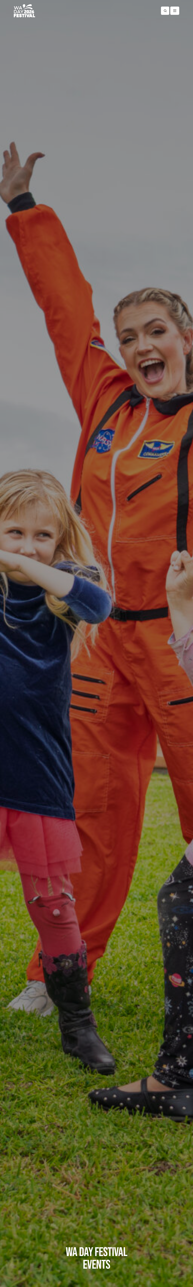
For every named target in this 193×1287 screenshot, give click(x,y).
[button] (174, 11)
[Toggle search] (165, 11)
